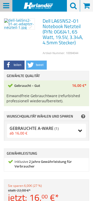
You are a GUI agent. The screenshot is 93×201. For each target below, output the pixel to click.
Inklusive (43, 164)
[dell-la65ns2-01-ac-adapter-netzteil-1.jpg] (19, 24)
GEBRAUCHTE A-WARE (34, 130)
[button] (14, 65)
